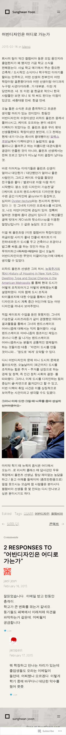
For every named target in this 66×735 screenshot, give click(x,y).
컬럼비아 (57, 513)
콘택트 (54, 524)
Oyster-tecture (22, 201)
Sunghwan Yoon (23, 12)
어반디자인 (42, 513)
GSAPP (28, 513)
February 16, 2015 (15, 586)
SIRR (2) (13, 524)
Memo (26, 46)
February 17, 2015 (21, 655)
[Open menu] (58, 12)
